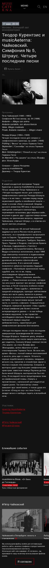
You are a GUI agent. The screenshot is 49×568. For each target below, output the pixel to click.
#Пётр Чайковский (12, 422)
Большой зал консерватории (15, 28)
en (45, 7)
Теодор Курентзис (11, 412)
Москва (6, 27)
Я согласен (25, 561)
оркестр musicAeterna (13, 409)
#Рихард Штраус (11, 425)
